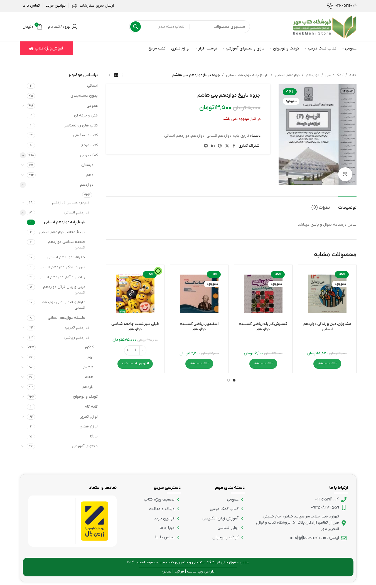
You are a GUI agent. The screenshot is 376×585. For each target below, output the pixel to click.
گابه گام (91, 406)
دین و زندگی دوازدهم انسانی (62, 267)
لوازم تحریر (89, 416)
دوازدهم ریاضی (76, 337)
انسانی (92, 85)
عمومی (92, 105)
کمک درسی (334, 75)
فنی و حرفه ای (86, 115)
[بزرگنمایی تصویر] (345, 174)
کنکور (89, 347)
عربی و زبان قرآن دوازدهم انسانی (64, 289)
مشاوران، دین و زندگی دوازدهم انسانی (327, 326)
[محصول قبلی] (122, 75)
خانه (353, 75)
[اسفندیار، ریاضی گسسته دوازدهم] (199, 293)
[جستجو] (135, 26)
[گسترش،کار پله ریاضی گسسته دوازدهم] (263, 293)
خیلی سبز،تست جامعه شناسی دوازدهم (135, 326)
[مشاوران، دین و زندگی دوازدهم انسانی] (327, 293)
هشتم (88, 367)
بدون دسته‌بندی (84, 95)
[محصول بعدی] (109, 75)
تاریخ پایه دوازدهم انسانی (247, 75)
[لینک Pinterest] (219, 146)
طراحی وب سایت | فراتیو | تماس (188, 571)
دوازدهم (312, 75)
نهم (90, 357)
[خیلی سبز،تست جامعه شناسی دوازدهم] (135, 293)
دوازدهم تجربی (77, 327)
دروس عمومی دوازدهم (70, 202)
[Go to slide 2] (228, 380)
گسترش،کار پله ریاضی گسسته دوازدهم (263, 326)
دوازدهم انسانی (287, 75)
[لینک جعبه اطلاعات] (342, 6)
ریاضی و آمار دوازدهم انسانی (61, 277)
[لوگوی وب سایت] (325, 26)
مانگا (94, 436)
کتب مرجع (89, 145)
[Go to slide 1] (234, 380)
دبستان (87, 165)
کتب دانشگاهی (85, 135)
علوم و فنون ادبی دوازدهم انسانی (63, 305)
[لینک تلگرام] (206, 146)
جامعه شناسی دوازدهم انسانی (66, 244)
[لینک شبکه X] (227, 146)
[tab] (347, 204)
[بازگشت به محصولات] (116, 75)
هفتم (89, 377)
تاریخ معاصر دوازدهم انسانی (62, 232)
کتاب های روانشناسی (80, 125)
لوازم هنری (89, 426)
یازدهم (88, 387)
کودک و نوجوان (85, 396)
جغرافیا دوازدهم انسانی (66, 257)
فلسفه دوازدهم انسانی (66, 317)
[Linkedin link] (213, 146)
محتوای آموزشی (85, 446)
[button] (135, 364)
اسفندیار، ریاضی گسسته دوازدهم (199, 326)
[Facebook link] (234, 146)
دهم (90, 175)
